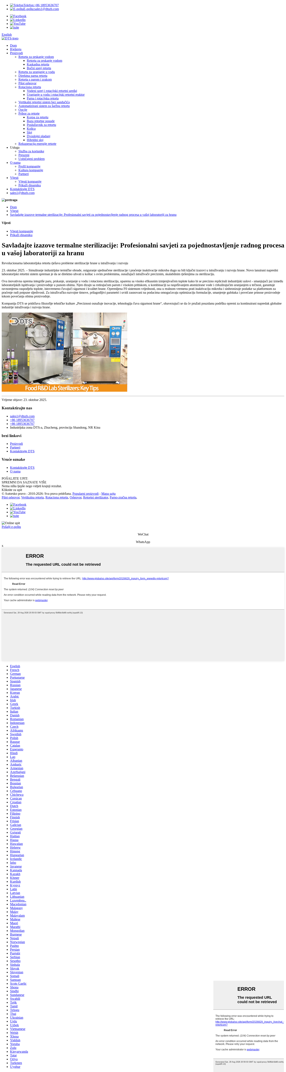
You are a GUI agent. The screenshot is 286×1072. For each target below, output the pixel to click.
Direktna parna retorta (32, 75)
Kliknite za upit (12, 490)
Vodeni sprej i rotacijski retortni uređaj (52, 91)
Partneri (23, 174)
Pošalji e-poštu (11, 527)
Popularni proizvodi (85, 493)
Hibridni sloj (35, 140)
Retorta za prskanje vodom (36, 57)
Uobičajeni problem (31, 159)
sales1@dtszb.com (41, 9)
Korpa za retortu (37, 117)
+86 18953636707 (41, 5)
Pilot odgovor (27, 83)
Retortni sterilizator (95, 497)
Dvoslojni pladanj (38, 136)
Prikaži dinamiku (29, 185)
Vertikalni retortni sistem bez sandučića (44, 102)
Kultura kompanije (30, 170)
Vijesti (14, 177)
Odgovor (75, 497)
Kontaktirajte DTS (22, 189)
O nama (15, 162)
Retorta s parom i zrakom (35, 79)
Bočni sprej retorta (39, 68)
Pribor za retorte (29, 113)
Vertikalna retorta (32, 497)
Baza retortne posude (41, 121)
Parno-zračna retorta (123, 497)
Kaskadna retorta (38, 64)
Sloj (29, 132)
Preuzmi (23, 155)
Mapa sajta (108, 493)
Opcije (22, 109)
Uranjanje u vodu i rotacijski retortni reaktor (56, 94)
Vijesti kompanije (29, 181)
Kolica (31, 128)
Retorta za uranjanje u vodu (36, 72)
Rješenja (15, 49)
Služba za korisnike (31, 151)
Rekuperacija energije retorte (37, 143)
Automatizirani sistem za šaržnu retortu (44, 106)
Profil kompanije (29, 166)
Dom (13, 45)
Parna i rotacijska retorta (43, 98)
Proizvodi (16, 53)
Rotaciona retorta (29, 87)
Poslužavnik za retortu (41, 125)
